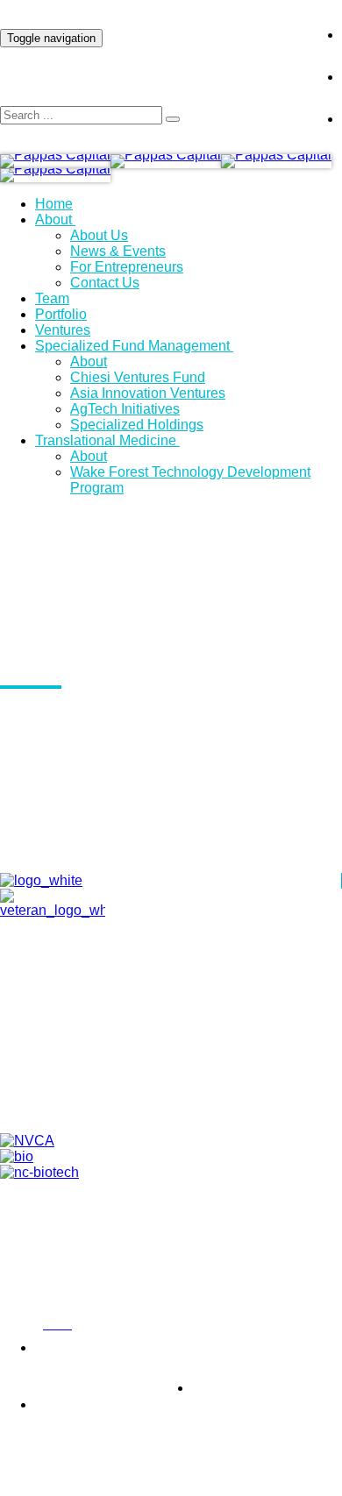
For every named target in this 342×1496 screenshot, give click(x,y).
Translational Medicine (105, 440)
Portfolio (61, 314)
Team (52, 298)
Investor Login (240, 21)
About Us (99, 235)
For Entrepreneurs (126, 266)
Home (54, 203)
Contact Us (104, 282)
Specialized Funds (188, 1100)
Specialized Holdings (136, 424)
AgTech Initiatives (125, 408)
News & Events (118, 251)
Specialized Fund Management (132, 345)
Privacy (17, 1325)
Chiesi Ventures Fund (137, 377)
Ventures (62, 330)
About (53, 219)
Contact (188, 1060)
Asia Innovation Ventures (147, 393)
